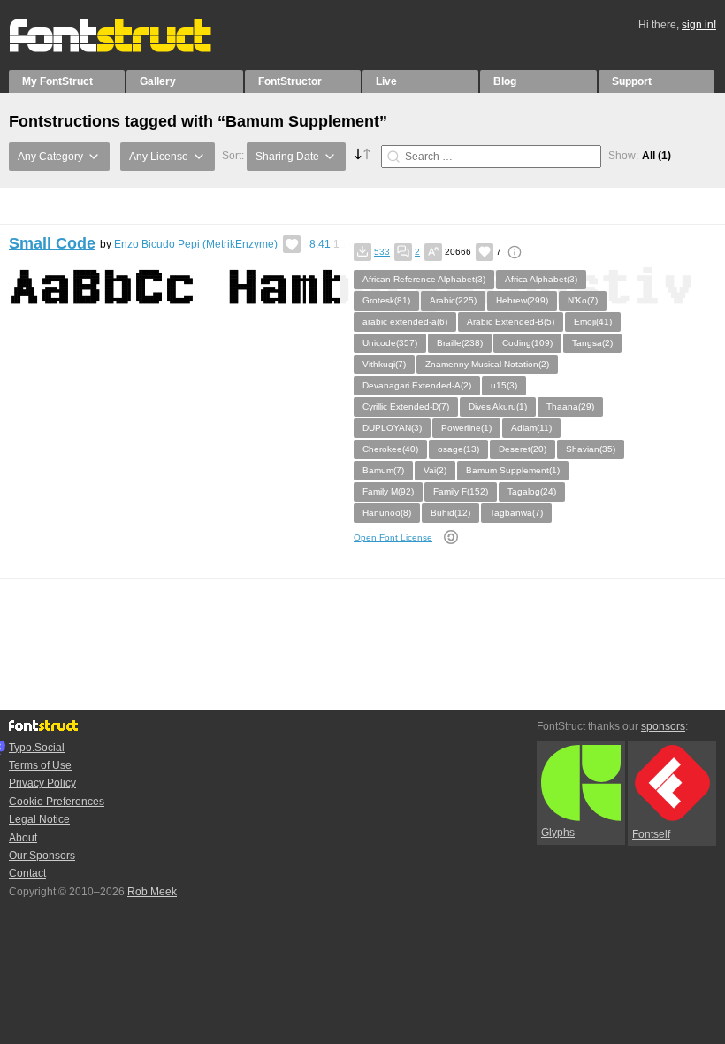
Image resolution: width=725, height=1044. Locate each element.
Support (632, 81)
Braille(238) (460, 343)
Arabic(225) (453, 300)
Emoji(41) (593, 321)
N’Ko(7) (583, 300)
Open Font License (393, 537)
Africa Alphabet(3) (541, 279)
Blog (504, 81)
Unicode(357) (389, 343)
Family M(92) (388, 491)
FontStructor (290, 81)
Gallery (158, 81)
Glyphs (558, 832)
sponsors (663, 726)
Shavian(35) (590, 449)
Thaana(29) (570, 406)
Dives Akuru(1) (498, 406)
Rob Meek (152, 892)
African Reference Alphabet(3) (423, 279)
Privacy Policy (42, 783)
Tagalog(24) (532, 491)
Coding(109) (527, 343)
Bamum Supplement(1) (513, 470)
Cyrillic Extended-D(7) (405, 406)
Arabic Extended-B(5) (510, 321)
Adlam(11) (531, 428)
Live (386, 81)
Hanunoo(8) (386, 513)
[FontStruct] (128, 48)
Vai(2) (435, 470)
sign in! (699, 25)
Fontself (651, 834)
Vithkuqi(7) (384, 364)
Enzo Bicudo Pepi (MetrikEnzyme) (196, 244)
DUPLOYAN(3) (392, 428)
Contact (27, 873)
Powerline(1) (466, 428)
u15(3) (504, 385)
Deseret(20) (522, 449)
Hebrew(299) (522, 300)
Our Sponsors (42, 855)
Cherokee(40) (390, 449)
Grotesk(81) (386, 300)
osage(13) (458, 449)
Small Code (52, 243)
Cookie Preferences (56, 801)
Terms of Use (40, 765)
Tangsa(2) (592, 343)
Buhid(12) (450, 513)
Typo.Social (37, 747)
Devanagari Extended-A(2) (416, 385)
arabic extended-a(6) (404, 321)
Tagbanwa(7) (516, 513)
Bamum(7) (383, 470)
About (23, 838)
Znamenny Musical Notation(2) (487, 364)
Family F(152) (460, 491)
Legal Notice (39, 819)
